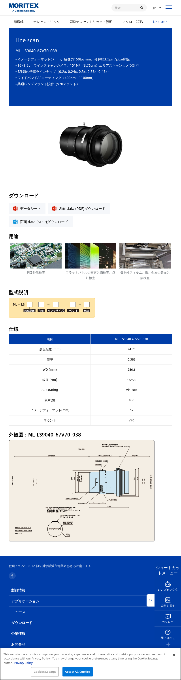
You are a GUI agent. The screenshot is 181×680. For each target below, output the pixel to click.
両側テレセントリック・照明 (91, 21)
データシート (30, 208)
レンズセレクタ (168, 589)
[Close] (174, 655)
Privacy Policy (23, 663)
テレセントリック (46, 21)
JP (154, 7)
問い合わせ (168, 638)
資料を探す (168, 605)
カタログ (167, 622)
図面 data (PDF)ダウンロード (82, 208)
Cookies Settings (45, 671)
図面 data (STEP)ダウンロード (44, 221)
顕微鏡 (19, 21)
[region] (90, 664)
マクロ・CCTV (132, 21)
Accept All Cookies (77, 671)
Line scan (160, 21)
